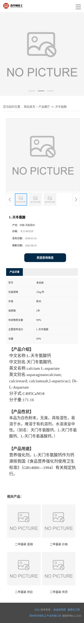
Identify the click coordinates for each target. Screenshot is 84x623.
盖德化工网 (73, 609)
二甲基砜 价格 (59, 544)
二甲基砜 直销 (24, 544)
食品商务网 (59, 609)
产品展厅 (44, 106)
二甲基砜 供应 (24, 592)
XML (37, 609)
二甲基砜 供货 (59, 592)
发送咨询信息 (45, 257)
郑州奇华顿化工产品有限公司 (45, 615)
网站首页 (29, 106)
